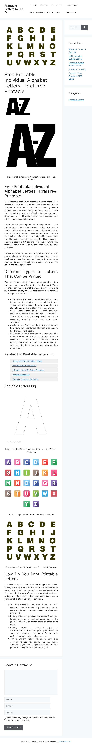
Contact (44, 5)
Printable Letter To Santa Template (28, 370)
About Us (32, 5)
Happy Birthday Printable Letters (27, 361)
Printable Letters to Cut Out (14, 9)
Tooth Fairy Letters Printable (25, 379)
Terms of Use (56, 5)
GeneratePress (65, 741)
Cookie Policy (72, 5)
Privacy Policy (70, 12)
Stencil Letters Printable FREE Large (75, 76)
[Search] (84, 27)
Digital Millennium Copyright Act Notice (44, 12)
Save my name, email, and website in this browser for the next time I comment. (31, 719)
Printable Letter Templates (24, 366)
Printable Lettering (77, 69)
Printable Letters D (20, 375)
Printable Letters (76, 100)
